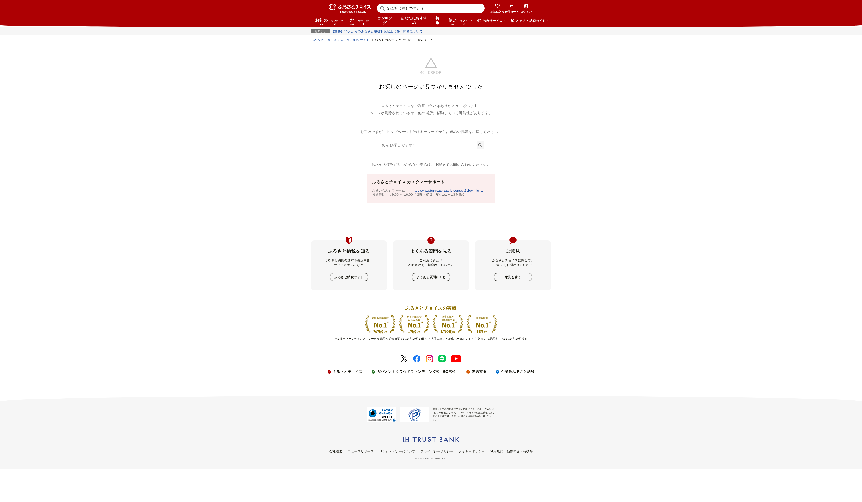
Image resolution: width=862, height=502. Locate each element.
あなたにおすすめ (414, 20)
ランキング (385, 20)
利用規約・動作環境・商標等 (511, 451)
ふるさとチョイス (348, 371)
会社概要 (335, 451)
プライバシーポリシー (437, 451)
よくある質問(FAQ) (430, 277)
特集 (438, 20)
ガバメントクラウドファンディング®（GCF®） (417, 371)
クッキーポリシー (472, 451)
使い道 (458, 21)
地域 (359, 21)
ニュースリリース (361, 451)
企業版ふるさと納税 (517, 371)
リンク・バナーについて (397, 451)
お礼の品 (327, 21)
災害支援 (479, 371)
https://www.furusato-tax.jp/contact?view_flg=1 (447, 190)
